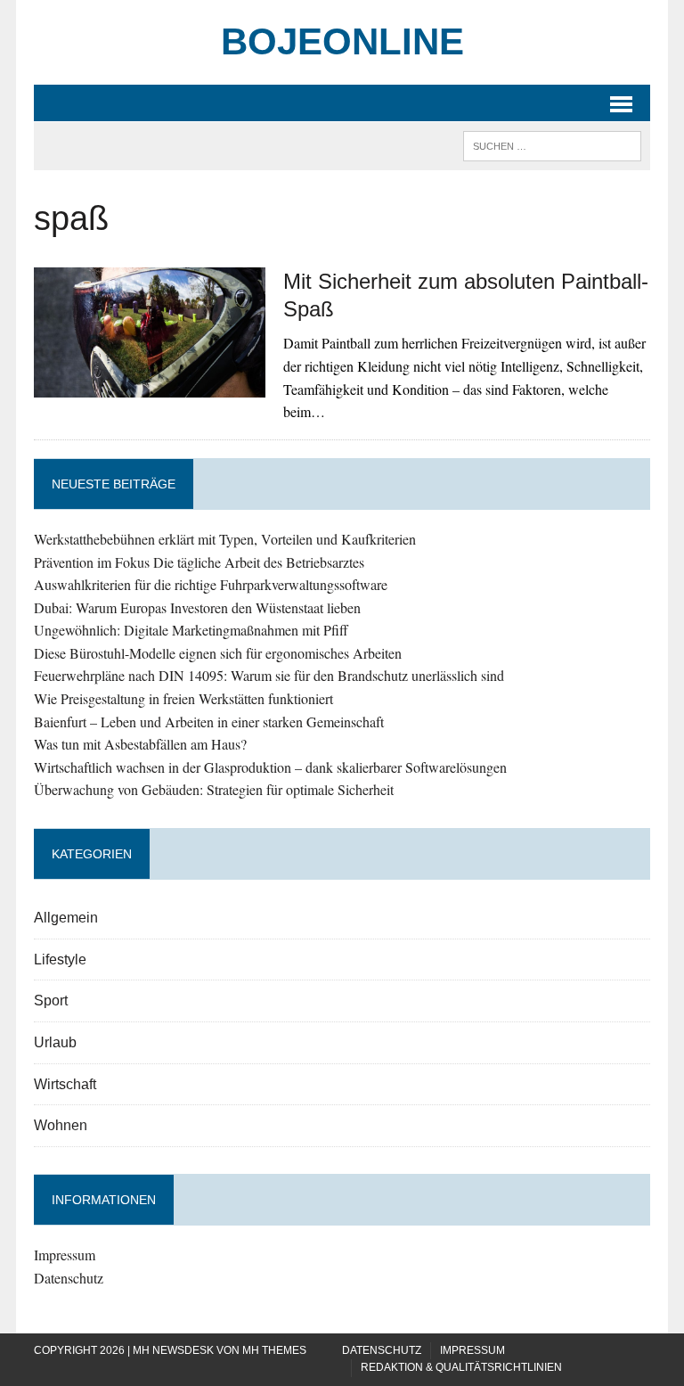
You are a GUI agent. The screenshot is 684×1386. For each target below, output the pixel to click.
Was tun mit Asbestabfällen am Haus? (140, 743)
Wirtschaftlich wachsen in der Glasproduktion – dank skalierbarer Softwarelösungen (270, 767)
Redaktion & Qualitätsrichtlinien (461, 1367)
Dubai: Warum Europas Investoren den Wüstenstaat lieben (197, 607)
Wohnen (60, 1125)
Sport (51, 1000)
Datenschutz (68, 1277)
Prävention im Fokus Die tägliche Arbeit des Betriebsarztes (199, 562)
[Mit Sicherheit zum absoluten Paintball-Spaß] (149, 386)
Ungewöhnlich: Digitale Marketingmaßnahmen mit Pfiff (191, 629)
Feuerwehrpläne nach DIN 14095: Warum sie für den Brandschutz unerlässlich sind (269, 675)
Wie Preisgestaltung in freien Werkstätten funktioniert (183, 698)
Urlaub (55, 1042)
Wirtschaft (65, 1084)
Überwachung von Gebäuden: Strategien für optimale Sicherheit (214, 789)
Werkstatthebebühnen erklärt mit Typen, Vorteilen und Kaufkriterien (225, 538)
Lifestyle (60, 959)
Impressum (64, 1254)
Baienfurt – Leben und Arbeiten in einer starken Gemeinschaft (209, 721)
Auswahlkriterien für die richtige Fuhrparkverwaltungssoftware (210, 584)
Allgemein (66, 917)
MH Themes (274, 1350)
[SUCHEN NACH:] (552, 144)
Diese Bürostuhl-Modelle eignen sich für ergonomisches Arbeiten (218, 653)
